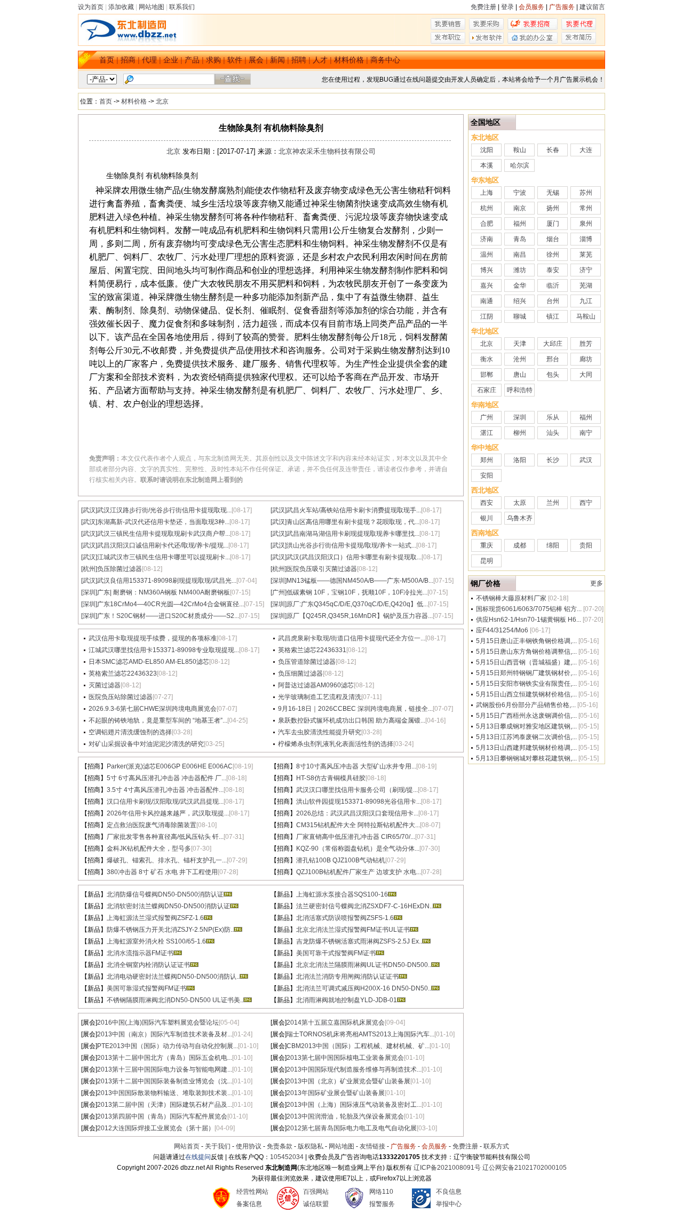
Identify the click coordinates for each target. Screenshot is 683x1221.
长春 (552, 150)
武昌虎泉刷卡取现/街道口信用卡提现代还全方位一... (351, 638)
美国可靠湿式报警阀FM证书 (146, 988)
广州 (486, 417)
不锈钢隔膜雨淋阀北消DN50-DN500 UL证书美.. (175, 1000)
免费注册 (483, 7)
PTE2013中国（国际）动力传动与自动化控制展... (167, 1046)
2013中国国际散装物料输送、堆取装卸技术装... (164, 1093)
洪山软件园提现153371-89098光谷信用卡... (358, 801)
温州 (486, 254)
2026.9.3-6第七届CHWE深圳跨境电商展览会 (153, 708)
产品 (192, 60)
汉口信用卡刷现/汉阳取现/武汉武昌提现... (165, 801)
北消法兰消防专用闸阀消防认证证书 (347, 976)
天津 (519, 343)
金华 (519, 285)
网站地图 (151, 7)
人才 (320, 60)
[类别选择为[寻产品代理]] (578, 27)
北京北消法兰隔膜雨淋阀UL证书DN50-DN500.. (363, 965)
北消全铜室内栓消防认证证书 (148, 965)
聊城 (519, 316)
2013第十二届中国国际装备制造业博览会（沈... (164, 1081)
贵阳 (585, 545)
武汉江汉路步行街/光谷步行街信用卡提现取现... (164, 510)
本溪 (486, 165)
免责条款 (279, 1146)
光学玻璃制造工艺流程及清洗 (319, 697)
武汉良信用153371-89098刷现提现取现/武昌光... (166, 580)
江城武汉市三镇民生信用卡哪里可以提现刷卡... (163, 557)
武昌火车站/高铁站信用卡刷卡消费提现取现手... (354, 510)
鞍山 (519, 150)
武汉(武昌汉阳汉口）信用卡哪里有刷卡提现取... (354, 557)
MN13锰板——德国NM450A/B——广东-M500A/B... (360, 580)
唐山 (519, 374)
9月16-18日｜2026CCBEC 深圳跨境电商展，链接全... (355, 708)
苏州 (585, 192)
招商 (128, 60)
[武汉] (89, 510)
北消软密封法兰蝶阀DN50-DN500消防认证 (168, 906)
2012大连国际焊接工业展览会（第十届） (156, 1128)
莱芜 (585, 254)
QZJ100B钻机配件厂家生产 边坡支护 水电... (358, 872)
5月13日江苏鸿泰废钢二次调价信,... (526, 737)
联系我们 (182, 7)
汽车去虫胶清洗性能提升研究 (319, 732)
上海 (486, 192)
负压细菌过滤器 (300, 673)
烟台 (552, 239)
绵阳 (552, 545)
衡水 (486, 359)
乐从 (552, 417)
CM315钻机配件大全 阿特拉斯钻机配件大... (358, 825)
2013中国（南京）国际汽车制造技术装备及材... (164, 1034)
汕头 (552, 433)
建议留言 (592, 7)
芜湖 (585, 285)
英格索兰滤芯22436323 (123, 673)
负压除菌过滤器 (119, 569)
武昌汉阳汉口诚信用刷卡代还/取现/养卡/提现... (162, 545)
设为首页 (91, 7)
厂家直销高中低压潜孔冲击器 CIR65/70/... (355, 837)
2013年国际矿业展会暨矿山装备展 (336, 1093)
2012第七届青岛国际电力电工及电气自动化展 (352, 1128)
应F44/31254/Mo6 (502, 630)
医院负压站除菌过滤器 (121, 697)
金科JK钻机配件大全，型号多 (149, 848)
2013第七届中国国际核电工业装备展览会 (345, 1057)
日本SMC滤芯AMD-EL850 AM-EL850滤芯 (149, 661)
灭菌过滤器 (105, 685)
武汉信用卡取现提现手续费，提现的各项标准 (153, 638)
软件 (234, 60)
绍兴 (519, 301)
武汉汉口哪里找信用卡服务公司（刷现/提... (357, 790)
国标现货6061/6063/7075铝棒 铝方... (529, 609)
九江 (585, 301)
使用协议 (248, 1146)
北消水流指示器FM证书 (140, 953)
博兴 (486, 270)
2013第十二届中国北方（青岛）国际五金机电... (164, 1057)
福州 (519, 223)
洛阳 (519, 460)
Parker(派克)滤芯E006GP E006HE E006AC (170, 766)
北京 (162, 101)
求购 (213, 60)
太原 (519, 502)
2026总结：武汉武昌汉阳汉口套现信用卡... (357, 813)
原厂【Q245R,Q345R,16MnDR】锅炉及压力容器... (360, 616)
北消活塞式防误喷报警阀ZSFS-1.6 (345, 918)
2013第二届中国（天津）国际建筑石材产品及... (164, 1104)
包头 (552, 374)
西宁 (585, 502)
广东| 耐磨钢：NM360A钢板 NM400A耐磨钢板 (163, 592)
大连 (585, 150)
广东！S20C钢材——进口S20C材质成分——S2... (168, 616)
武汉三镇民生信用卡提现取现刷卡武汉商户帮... (163, 533)
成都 (519, 545)
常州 (585, 208)
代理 (149, 60)
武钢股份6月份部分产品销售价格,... (526, 705)
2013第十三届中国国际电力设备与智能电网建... (164, 1069)
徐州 (552, 254)
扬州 (552, 208)
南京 (519, 208)
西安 (486, 502)
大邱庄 (552, 343)
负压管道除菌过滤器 (307, 661)
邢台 (552, 359)
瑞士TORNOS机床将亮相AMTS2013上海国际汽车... (360, 1034)
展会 (256, 60)
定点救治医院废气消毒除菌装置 (151, 825)
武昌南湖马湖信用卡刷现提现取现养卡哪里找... (353, 533)
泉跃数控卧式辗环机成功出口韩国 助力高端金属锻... (351, 720)
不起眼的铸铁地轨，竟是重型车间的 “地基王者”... (158, 720)
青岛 (519, 239)
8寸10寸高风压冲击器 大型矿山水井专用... (356, 766)
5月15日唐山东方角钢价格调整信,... (526, 651)
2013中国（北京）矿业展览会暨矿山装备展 (348, 1081)
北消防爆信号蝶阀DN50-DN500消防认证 (165, 894)
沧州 (519, 359)
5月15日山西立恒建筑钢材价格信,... (526, 694)
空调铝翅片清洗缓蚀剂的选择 (130, 732)
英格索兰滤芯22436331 (312, 650)
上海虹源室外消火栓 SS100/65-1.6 (156, 941)
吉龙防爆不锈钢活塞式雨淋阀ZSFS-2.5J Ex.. (359, 941)
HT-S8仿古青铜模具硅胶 (331, 778)
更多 (596, 583)
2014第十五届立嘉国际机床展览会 (336, 1022)
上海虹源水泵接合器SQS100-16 (342, 894)
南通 (486, 301)
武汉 (585, 460)
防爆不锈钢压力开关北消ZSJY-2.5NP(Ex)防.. (170, 929)
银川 (486, 518)
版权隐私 (310, 1146)
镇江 (552, 316)
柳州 (519, 433)
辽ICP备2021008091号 (447, 1167)
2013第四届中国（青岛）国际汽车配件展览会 (162, 1116)
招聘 (298, 60)
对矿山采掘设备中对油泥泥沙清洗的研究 (146, 744)
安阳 (486, 475)
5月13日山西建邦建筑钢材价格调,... (526, 747)
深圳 (519, 417)
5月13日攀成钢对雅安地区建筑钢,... (526, 726)
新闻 (277, 60)
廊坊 (585, 359)
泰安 (552, 270)
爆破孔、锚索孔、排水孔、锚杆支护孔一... (167, 860)
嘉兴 (486, 285)
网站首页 (187, 1146)
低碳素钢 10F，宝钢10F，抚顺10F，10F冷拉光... (357, 592)
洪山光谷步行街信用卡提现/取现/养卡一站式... (351, 545)
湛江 (486, 433)
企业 (170, 60)
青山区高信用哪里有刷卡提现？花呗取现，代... (353, 522)
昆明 (486, 561)
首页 (106, 60)
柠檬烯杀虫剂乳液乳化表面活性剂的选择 (335, 744)
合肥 (486, 223)
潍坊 (519, 270)
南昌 (519, 254)
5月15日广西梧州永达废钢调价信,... (526, 715)
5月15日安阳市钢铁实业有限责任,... (526, 683)
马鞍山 (585, 316)
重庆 (486, 545)
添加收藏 (121, 7)
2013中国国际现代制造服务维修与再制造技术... (354, 1069)
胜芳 (585, 343)
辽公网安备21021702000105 (524, 1167)
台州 (552, 301)
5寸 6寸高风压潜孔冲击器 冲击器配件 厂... (166, 778)
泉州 (585, 223)
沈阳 (486, 150)
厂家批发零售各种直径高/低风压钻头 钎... (165, 837)
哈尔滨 (519, 165)
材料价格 (349, 60)
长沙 (552, 460)
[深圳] (279, 580)
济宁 (585, 270)
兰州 (552, 502)
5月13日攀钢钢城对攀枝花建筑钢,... (526, 758)
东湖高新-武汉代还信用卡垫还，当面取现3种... (163, 522)
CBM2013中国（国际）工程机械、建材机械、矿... (358, 1046)
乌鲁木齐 (520, 518)
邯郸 (486, 374)
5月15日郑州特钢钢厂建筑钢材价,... (526, 673)
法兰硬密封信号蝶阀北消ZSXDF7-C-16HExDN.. (364, 906)
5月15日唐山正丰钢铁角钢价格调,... (526, 641)
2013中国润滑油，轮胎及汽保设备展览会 (345, 1116)
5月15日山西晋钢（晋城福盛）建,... (526, 662)
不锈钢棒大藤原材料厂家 (511, 598)
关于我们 (218, 1146)
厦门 (552, 223)
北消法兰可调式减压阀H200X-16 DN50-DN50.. (363, 988)
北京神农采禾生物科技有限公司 (327, 151)
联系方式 (496, 1146)
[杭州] (89, 569)
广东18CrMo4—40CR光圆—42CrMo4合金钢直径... (170, 604)
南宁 (585, 433)
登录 (507, 7)
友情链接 (372, 1146)
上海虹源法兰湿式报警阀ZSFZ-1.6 (155, 918)
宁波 (519, 192)
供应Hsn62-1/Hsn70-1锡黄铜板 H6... (528, 619)
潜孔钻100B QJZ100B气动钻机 (340, 860)
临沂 (552, 285)
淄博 (585, 239)
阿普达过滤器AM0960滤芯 (316, 685)
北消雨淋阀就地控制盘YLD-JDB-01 (346, 1000)
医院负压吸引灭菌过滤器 (322, 569)
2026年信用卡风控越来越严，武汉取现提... (168, 813)
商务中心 (385, 60)
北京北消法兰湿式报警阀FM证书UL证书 (353, 929)
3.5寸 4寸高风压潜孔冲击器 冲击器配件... (165, 790)
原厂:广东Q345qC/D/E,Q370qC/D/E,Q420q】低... (357, 604)
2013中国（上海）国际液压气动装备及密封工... (354, 1104)
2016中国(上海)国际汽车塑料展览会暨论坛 (158, 1022)
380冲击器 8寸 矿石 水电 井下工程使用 (162, 872)
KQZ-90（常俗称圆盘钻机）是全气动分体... (357, 848)
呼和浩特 (520, 390)
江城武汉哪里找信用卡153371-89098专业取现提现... (164, 650)
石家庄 (486, 390)
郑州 (486, 460)
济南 (486, 239)
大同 (585, 374)
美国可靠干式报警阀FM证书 (336, 953)
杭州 (486, 208)
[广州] (279, 592)
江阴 (486, 316)
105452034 (287, 1157)
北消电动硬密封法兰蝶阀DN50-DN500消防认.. (173, 976)
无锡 (552, 192)
